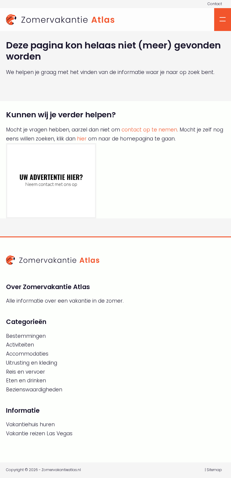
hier (82, 138)
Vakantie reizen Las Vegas (39, 433)
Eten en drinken (26, 380)
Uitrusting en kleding (31, 362)
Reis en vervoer (25, 371)
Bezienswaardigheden (34, 389)
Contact (215, 4)
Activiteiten (20, 344)
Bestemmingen (26, 336)
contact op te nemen (149, 129)
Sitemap (214, 469)
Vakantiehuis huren (30, 424)
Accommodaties (27, 353)
